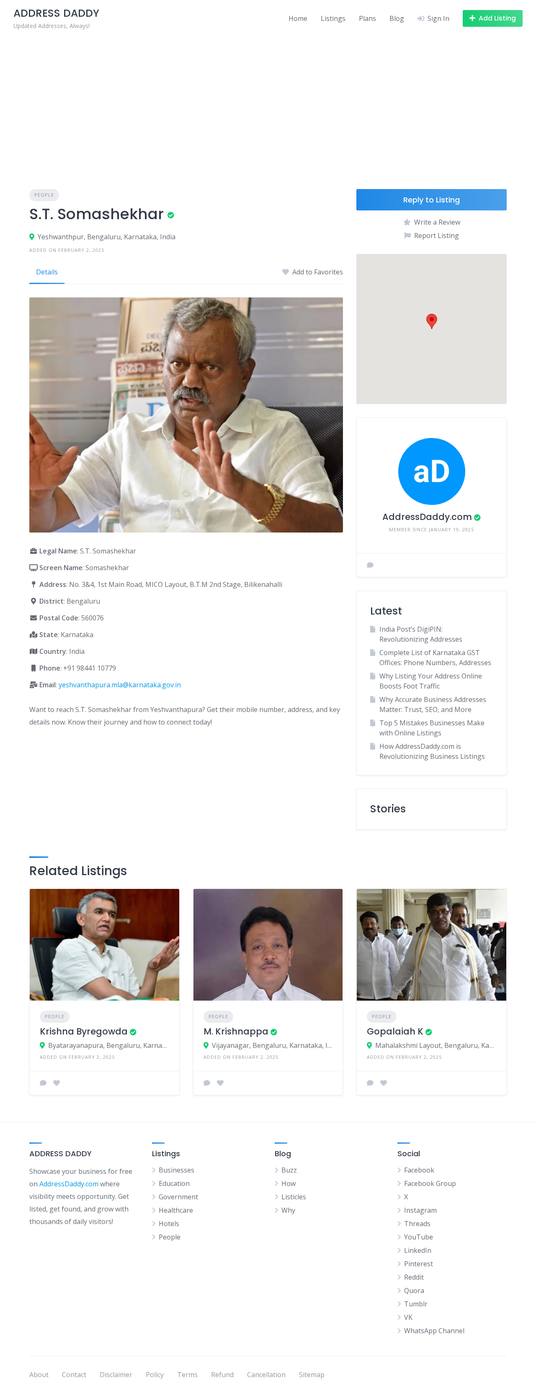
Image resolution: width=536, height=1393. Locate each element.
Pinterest (418, 1263)
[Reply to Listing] (43, 1083)
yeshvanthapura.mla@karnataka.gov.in (120, 684)
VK (408, 1317)
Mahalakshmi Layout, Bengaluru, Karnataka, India (435, 1045)
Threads (417, 1223)
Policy (155, 1374)
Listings (333, 18)
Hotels (169, 1223)
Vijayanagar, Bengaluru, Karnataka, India (272, 1045)
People (44, 195)
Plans (367, 18)
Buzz (289, 1170)
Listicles (293, 1196)
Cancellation (266, 1374)
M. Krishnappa (236, 1031)
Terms (187, 1374)
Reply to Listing (431, 200)
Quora (414, 1290)
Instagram (420, 1210)
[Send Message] (370, 565)
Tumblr (416, 1303)
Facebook (419, 1170)
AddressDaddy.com (427, 517)
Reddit (414, 1277)
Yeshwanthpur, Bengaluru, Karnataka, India (106, 236)
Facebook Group (430, 1183)
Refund (222, 1374)
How (288, 1183)
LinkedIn (417, 1250)
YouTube (418, 1237)
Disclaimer (116, 1374)
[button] (431, 321)
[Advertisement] (268, 99)
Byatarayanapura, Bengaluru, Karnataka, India (108, 1045)
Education (174, 1183)
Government (178, 1196)
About (39, 1374)
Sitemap (312, 1374)
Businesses (176, 1170)
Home (298, 18)
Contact (74, 1374)
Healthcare (176, 1210)
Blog (396, 18)
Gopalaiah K (395, 1031)
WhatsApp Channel (434, 1330)
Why (288, 1210)
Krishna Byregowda (84, 1031)
